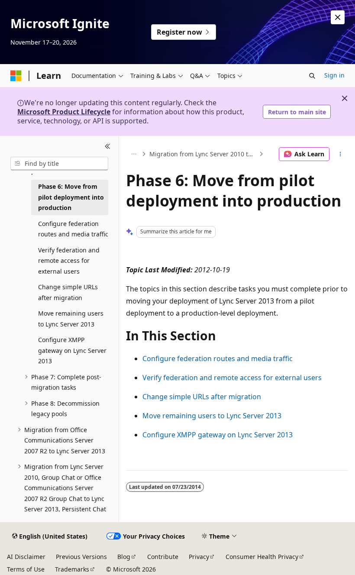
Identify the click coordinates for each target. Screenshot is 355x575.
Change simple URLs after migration (201, 396)
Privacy (199, 556)
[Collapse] (107, 146)
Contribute (162, 556)
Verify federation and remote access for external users (232, 377)
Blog (123, 556)
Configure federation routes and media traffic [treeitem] (73, 229)
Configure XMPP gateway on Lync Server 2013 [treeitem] (72, 350)
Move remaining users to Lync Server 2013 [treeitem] (70, 318)
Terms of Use (26, 569)
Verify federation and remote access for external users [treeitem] (69, 260)
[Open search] (312, 76)
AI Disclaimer (26, 556)
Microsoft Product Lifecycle (63, 111)
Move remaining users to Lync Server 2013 (211, 415)
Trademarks (72, 569)
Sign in (334, 75)
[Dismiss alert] (338, 17)
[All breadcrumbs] (133, 154)
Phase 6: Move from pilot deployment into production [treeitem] (71, 197)
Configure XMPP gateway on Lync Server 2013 (217, 434)
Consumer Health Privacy (262, 556)
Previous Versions (81, 556)
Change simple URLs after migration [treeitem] (68, 292)
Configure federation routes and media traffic (217, 358)
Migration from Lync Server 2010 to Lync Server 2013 (203, 154)
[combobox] (59, 164)
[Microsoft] (16, 75)
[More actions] (340, 154)
